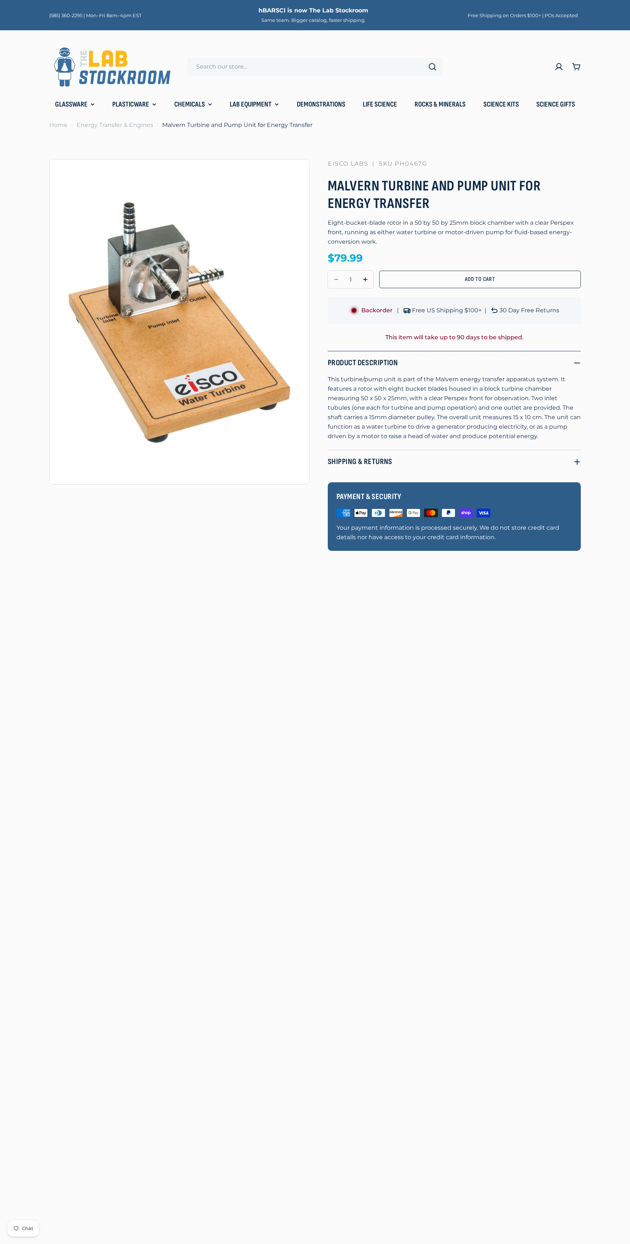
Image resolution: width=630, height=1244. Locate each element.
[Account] (559, 66)
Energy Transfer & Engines (115, 124)
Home (58, 124)
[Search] (432, 66)
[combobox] (315, 67)
